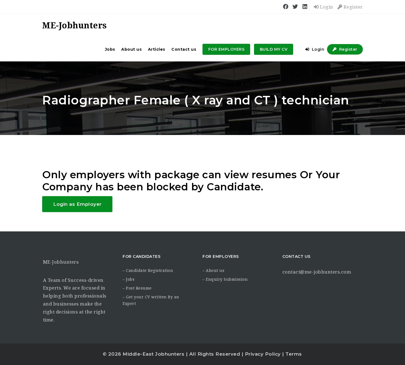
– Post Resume (137, 288)
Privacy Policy (263, 354)
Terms (293, 354)
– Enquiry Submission (225, 279)
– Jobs (128, 279)
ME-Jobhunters (61, 262)
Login (326, 7)
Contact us (183, 49)
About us (131, 49)
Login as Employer (77, 204)
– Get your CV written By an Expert (151, 300)
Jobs (110, 49)
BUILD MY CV (274, 49)
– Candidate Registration (148, 270)
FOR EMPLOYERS (226, 49)
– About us (213, 270)
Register (352, 7)
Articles (156, 49)
